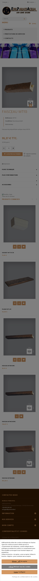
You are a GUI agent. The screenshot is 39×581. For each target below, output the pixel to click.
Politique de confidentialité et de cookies (24, 577)
